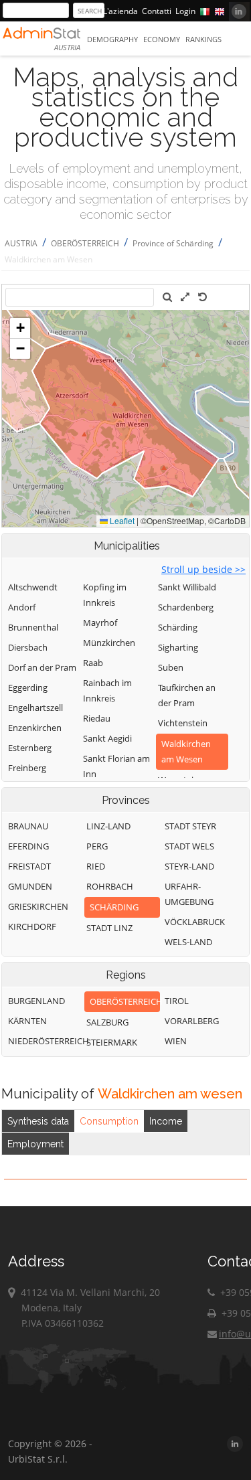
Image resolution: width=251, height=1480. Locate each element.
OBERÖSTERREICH (85, 243)
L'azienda (120, 11)
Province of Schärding (173, 243)
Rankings (203, 39)
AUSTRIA (21, 243)
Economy (161, 39)
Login (185, 11)
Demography (112, 39)
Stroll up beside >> (203, 569)
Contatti (156, 11)
